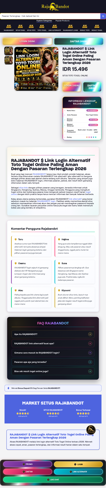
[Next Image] (56, 69)
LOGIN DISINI (27, 41)
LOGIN (80, 464)
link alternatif (75, 199)
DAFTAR (29, 472)
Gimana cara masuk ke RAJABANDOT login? (37, 352)
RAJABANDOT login (46, 201)
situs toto (23, 188)
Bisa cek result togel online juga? (31, 371)
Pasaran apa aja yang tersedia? (30, 362)
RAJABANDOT (39, 174)
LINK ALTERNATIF (80, 472)
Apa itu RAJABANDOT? (25, 334)
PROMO (29, 464)
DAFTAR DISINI (78, 41)
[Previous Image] (16, 69)
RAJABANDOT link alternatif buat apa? (34, 343)
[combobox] (50, 16)
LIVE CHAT (54, 480)
